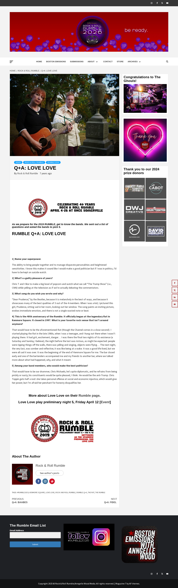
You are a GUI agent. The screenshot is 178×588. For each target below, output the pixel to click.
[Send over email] (175, 304)
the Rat (91, 492)
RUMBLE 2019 (53, 162)
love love (50, 492)
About (91, 61)
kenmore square (37, 492)
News (18, 162)
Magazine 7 (120, 583)
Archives (133, 61)
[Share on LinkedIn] (175, 297)
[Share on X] (175, 290)
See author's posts (49, 473)
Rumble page (89, 395)
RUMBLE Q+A (81, 492)
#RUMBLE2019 (23, 492)
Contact (108, 61)
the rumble (100, 492)
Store (120, 61)
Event (105, 402)
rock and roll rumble (65, 492)
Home (39, 61)
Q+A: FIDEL (110, 501)
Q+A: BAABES (20, 501)
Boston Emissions (56, 61)
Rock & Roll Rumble (34, 162)
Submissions (76, 61)
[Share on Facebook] (175, 283)
